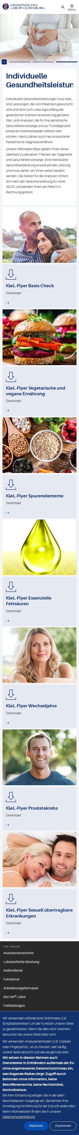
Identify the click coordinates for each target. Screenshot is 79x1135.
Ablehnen (36, 1126)
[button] (63, 6)
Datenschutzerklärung (19, 1117)
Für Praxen (11, 946)
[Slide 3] (66, 61)
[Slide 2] (43, 61)
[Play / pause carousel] (4, 61)
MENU (72, 9)
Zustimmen (63, 1126)
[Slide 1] (19, 61)
